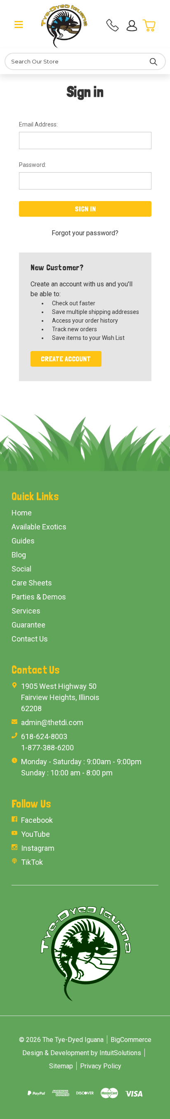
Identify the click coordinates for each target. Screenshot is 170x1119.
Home (22, 512)
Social (21, 568)
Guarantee (28, 624)
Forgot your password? (85, 233)
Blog (19, 554)
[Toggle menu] (18, 24)
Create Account (66, 358)
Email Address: (38, 124)
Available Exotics (39, 526)
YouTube (35, 834)
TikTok (32, 862)
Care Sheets (32, 582)
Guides (23, 540)
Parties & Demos (39, 596)
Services (26, 610)
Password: (32, 165)
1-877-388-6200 (47, 747)
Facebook (37, 820)
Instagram (37, 848)
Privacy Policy (100, 1066)
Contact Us (30, 638)
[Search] (153, 61)
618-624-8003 (44, 736)
